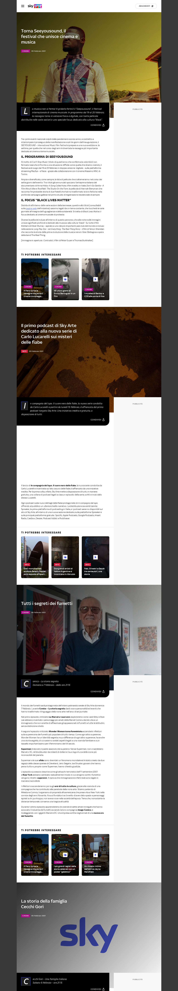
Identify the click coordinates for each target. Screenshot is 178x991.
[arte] (36, 6)
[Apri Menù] (24, 6)
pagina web (31, 208)
